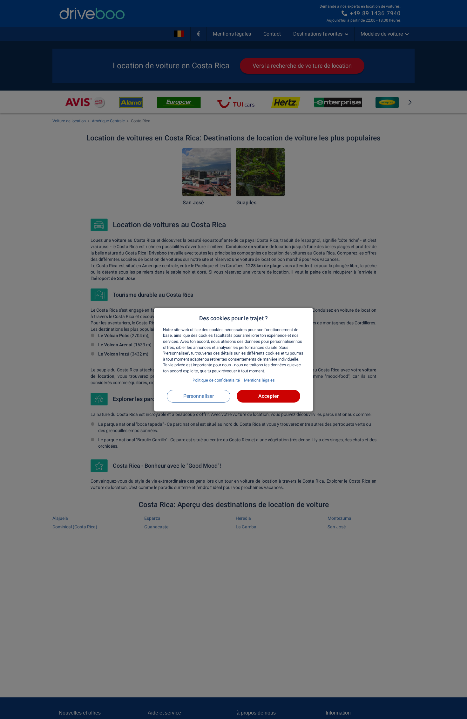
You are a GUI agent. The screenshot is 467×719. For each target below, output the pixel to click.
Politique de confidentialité (216, 380)
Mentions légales (259, 380)
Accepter (268, 396)
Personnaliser (198, 396)
